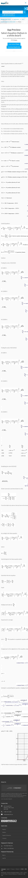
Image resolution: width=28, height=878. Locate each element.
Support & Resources (6, 835)
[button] (25, 8)
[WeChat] (16, 821)
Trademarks (20, 874)
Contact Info (4, 803)
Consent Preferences (12, 874)
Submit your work (9, 14)
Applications (16, 19)
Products (4, 829)
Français (13, 869)
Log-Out (4, 858)
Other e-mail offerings (9, 848)
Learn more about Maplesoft (6, 799)
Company (4, 838)
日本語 (22, 869)
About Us (3, 782)
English (8, 869)
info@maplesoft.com (8, 814)
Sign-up (3, 855)
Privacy (6, 874)
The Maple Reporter (8, 845)
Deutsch (17, 869)
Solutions (4, 832)
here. (16, 40)
